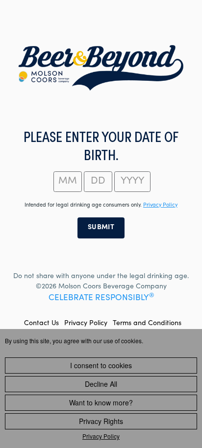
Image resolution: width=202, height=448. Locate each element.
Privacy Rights (101, 421)
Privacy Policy (85, 323)
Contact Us (41, 323)
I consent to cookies (101, 365)
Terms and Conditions (147, 323)
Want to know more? (101, 402)
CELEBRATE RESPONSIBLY (101, 298)
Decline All (101, 384)
